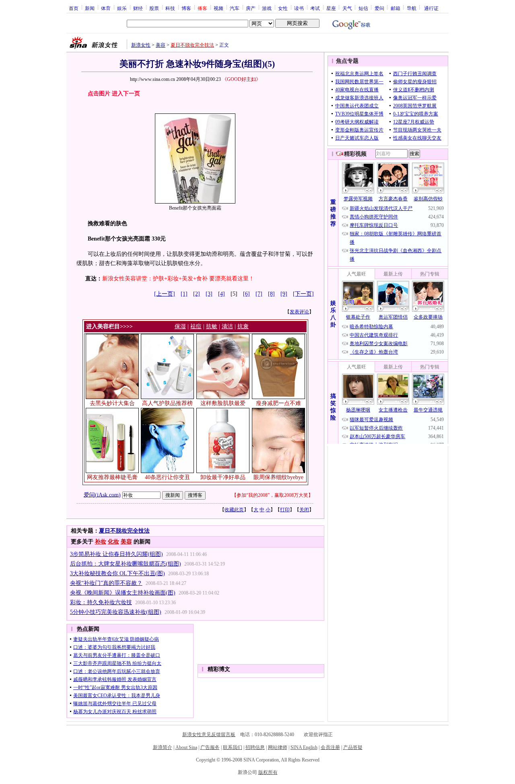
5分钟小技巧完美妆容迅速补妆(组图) (115, 612)
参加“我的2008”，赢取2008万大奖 (272, 495)
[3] (209, 294)
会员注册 (330, 747)
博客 (186, 8)
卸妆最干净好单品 (222, 477)
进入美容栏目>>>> (109, 326)
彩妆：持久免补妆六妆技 (101, 602)
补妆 (100, 542)
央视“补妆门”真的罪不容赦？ (106, 583)
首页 (73, 8)
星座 (331, 8)
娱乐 (122, 8)
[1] (184, 294)
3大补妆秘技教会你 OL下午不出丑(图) (117, 573)
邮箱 (395, 8)
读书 (299, 8)
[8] (271, 294)
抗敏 (211, 326)
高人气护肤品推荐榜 (167, 403)
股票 (154, 8)
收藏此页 (234, 509)
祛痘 (196, 326)
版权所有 (268, 772)
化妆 (113, 542)
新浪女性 (140, 45)
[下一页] (303, 294)
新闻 (90, 8)
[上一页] (164, 294)
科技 (170, 8)
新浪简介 (162, 747)
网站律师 (277, 747)
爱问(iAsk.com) (102, 495)
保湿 (180, 326)
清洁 (227, 326)
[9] (283, 294)
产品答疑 (353, 747)
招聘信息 (255, 747)
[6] (246, 294)
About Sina (186, 747)
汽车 (234, 8)
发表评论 (299, 312)
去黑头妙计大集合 (112, 403)
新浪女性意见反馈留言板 (208, 734)
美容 (160, 45)
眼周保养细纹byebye (278, 477)
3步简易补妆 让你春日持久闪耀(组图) (116, 554)
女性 (283, 8)
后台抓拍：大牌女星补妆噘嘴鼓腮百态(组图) (125, 564)
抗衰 (243, 326)
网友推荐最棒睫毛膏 (112, 477)
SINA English (303, 747)
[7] (258, 294)
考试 (315, 8)
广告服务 (210, 747)
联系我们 (232, 747)
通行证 (431, 8)
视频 (218, 8)
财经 (138, 8)
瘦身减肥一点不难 (278, 403)
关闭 (304, 509)
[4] (221, 294)
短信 (363, 8)
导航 (411, 8)
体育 (106, 8)
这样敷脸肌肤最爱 (222, 403)
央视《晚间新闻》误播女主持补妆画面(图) (122, 593)
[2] (196, 294)
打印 (285, 509)
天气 (347, 8)
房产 (250, 8)
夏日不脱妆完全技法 (192, 45)
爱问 (379, 8)
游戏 (267, 8)
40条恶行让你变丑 (167, 477)
